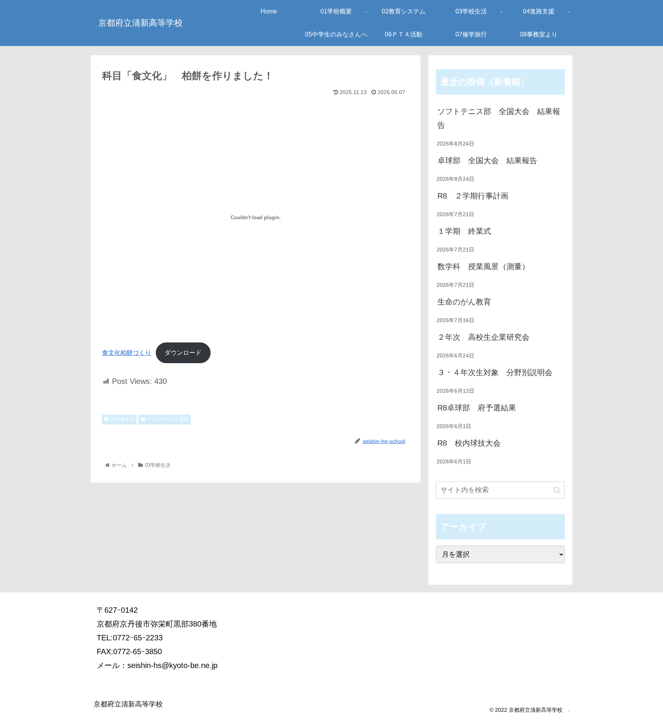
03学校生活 (122, 419)
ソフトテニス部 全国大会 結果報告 (498, 118)
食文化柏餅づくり (126, 352)
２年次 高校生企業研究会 (483, 337)
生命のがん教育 (464, 302)
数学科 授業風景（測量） (483, 266)
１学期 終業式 (464, 231)
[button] (557, 490)
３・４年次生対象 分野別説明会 (494, 372)
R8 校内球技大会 (469, 443)
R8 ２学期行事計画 (472, 196)
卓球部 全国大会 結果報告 (487, 160)
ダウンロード (183, 352)
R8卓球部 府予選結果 (476, 407)
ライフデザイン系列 (167, 419)
